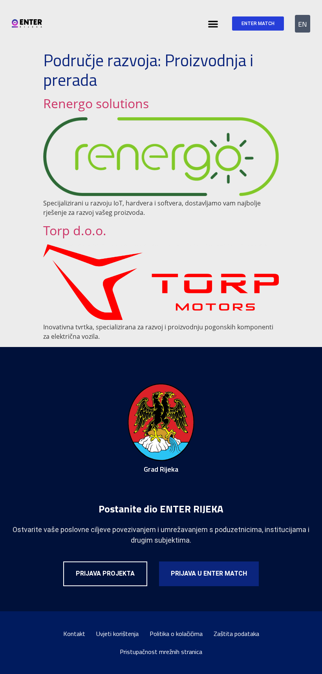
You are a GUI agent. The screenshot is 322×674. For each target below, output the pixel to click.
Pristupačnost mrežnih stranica (161, 651)
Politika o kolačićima (176, 633)
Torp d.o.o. (74, 230)
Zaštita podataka (236, 633)
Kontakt (74, 633)
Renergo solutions (96, 103)
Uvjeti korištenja (117, 633)
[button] (213, 24)
